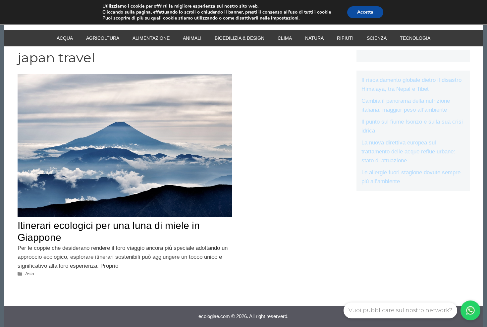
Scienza (377, 38)
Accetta (365, 12)
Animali (192, 38)
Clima (285, 38)
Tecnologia (415, 38)
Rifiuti (345, 38)
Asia (29, 273)
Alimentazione (151, 38)
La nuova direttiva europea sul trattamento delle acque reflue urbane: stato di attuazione (408, 151)
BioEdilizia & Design (239, 38)
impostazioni (284, 18)
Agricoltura (102, 38)
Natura (314, 38)
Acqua (65, 38)
